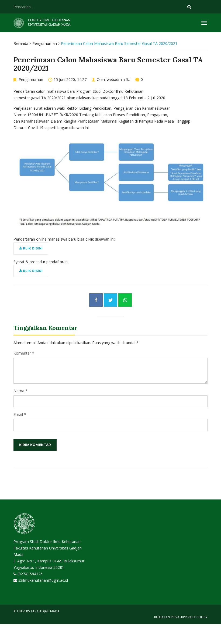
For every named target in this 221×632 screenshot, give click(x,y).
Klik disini (32, 248)
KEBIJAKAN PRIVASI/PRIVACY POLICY (181, 617)
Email (18, 414)
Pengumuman (44, 43)
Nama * (20, 390)
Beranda (20, 43)
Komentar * (23, 353)
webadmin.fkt (118, 79)
